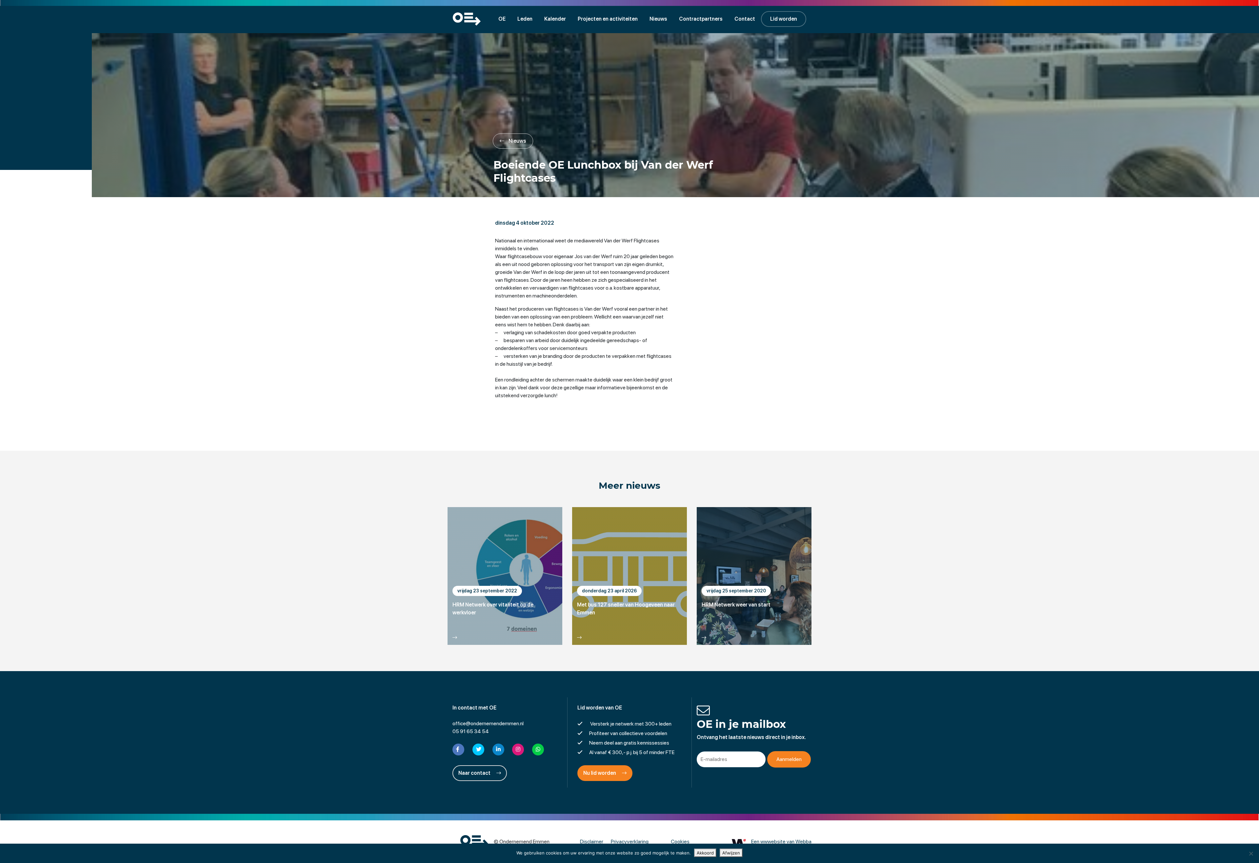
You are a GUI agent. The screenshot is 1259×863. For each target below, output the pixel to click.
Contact (744, 19)
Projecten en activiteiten (608, 19)
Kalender (555, 19)
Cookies (680, 841)
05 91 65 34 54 (470, 731)
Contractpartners (701, 19)
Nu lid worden (600, 773)
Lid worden (783, 19)
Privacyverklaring (630, 841)
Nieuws (658, 19)
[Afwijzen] (1251, 853)
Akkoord (705, 852)
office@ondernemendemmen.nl (488, 723)
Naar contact (474, 773)
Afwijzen (731, 852)
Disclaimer (591, 841)
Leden (524, 19)
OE (502, 19)
